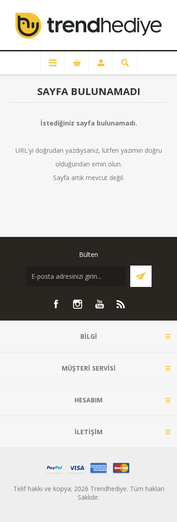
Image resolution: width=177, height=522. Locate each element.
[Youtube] (99, 304)
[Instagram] (77, 304)
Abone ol (141, 276)
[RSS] (121, 304)
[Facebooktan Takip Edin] (56, 304)
